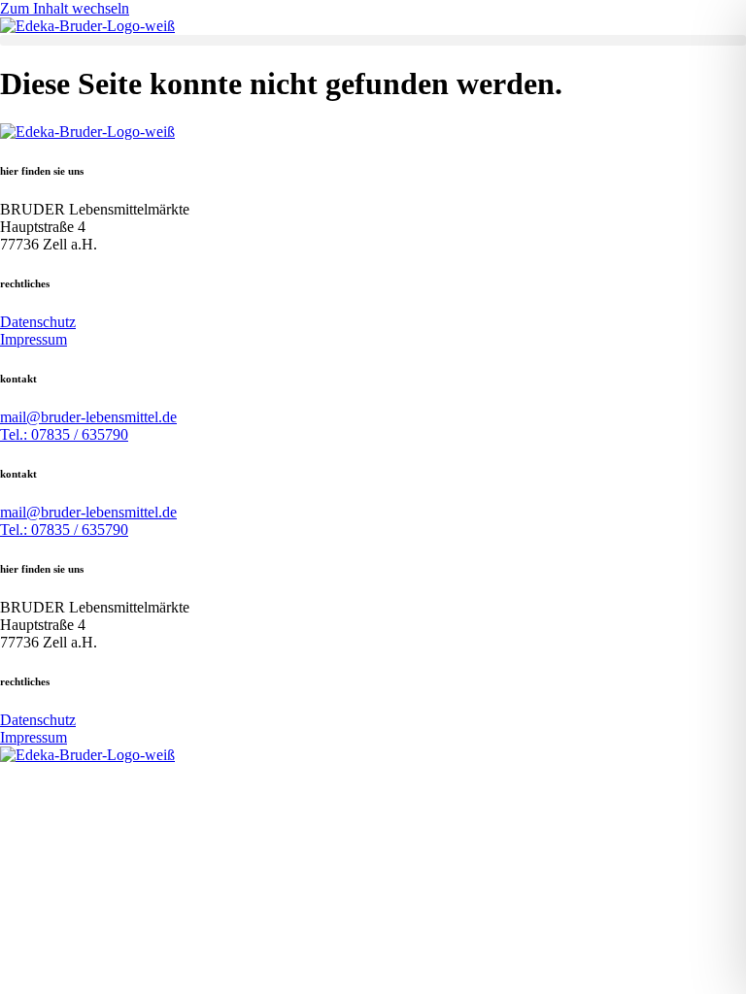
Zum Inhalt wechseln (64, 8)
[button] (373, 40)
